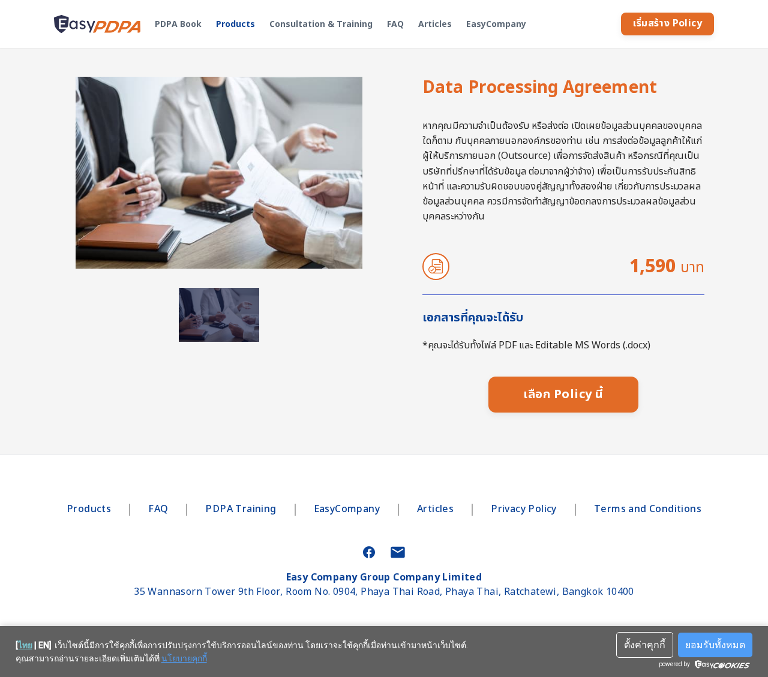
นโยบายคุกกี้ (184, 658)
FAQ (395, 24)
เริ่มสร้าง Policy (667, 23)
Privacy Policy (524, 509)
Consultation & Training (321, 24)
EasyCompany (496, 24)
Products (235, 24)
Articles (435, 24)
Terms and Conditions (647, 509)
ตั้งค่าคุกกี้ (644, 645)
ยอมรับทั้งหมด (715, 645)
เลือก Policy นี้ (563, 395)
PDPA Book (178, 24)
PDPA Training (240, 509)
